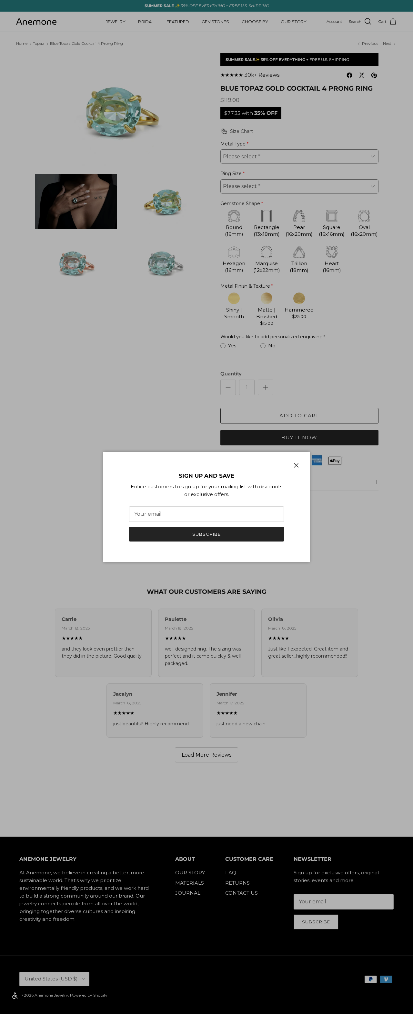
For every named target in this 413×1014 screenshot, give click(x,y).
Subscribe (206, 534)
